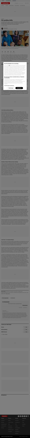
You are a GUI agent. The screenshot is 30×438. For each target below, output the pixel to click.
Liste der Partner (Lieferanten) (9, 85)
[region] (15, 76)
